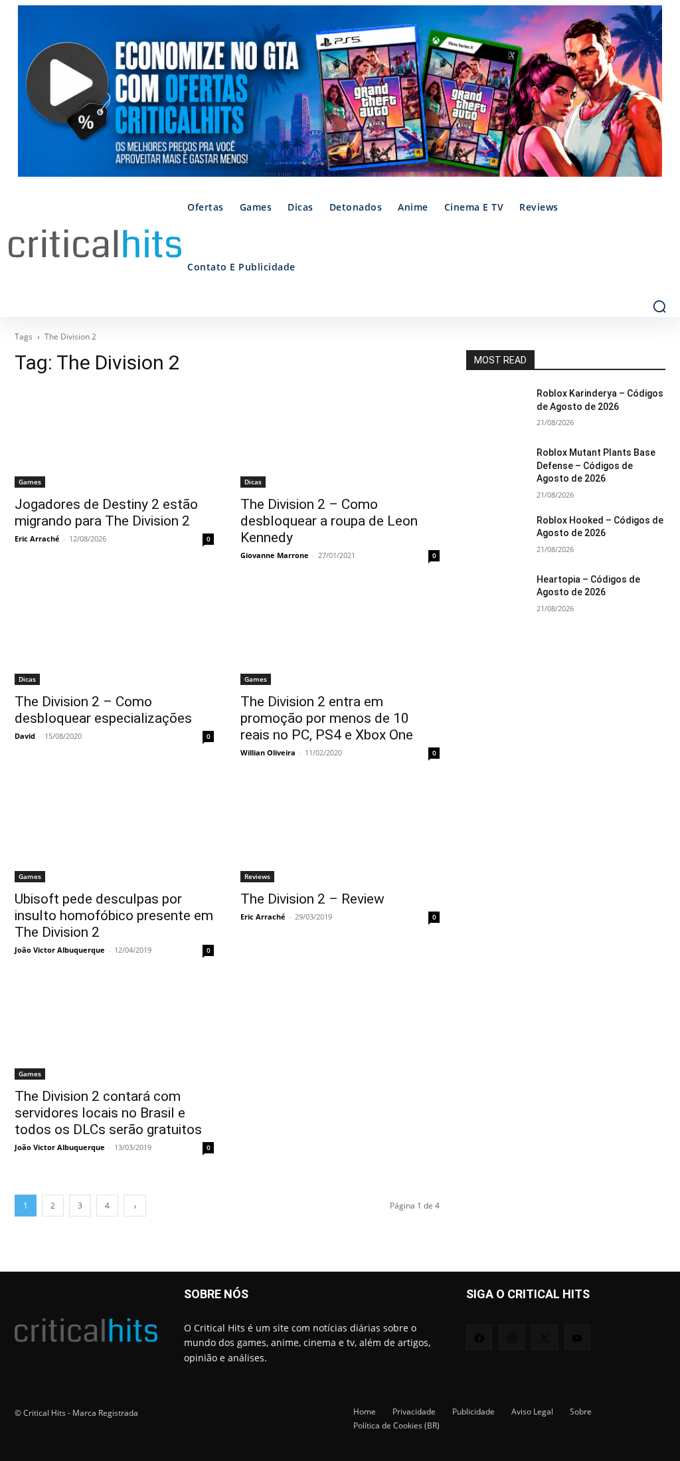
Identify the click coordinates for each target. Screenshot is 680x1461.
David (25, 736)
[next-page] (135, 1206)
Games (30, 481)
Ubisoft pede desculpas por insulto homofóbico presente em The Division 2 (114, 915)
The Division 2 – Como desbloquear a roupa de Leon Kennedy (329, 520)
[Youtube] (577, 1337)
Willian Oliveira (268, 752)
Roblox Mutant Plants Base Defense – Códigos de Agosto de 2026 (596, 465)
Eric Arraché (37, 538)
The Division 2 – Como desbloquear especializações (103, 710)
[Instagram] (512, 1337)
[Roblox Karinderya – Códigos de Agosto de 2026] (496, 408)
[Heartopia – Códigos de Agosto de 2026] (496, 594)
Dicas (253, 481)
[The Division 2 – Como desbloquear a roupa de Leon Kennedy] (340, 438)
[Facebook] (479, 1337)
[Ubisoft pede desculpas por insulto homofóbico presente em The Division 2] (114, 832)
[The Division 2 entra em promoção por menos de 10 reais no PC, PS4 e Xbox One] (340, 635)
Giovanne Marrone (274, 555)
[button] (659, 306)
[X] (544, 1337)
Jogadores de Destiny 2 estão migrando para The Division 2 (106, 512)
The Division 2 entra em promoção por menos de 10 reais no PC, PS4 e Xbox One (326, 718)
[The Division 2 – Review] (340, 832)
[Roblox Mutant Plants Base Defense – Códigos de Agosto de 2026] (496, 467)
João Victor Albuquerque (60, 950)
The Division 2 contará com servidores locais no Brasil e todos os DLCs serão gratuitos (108, 1112)
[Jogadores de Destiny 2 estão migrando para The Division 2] (114, 438)
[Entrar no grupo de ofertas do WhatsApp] (340, 97)
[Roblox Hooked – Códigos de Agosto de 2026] (496, 535)
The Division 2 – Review (312, 899)
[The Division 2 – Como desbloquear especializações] (114, 635)
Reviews (257, 876)
